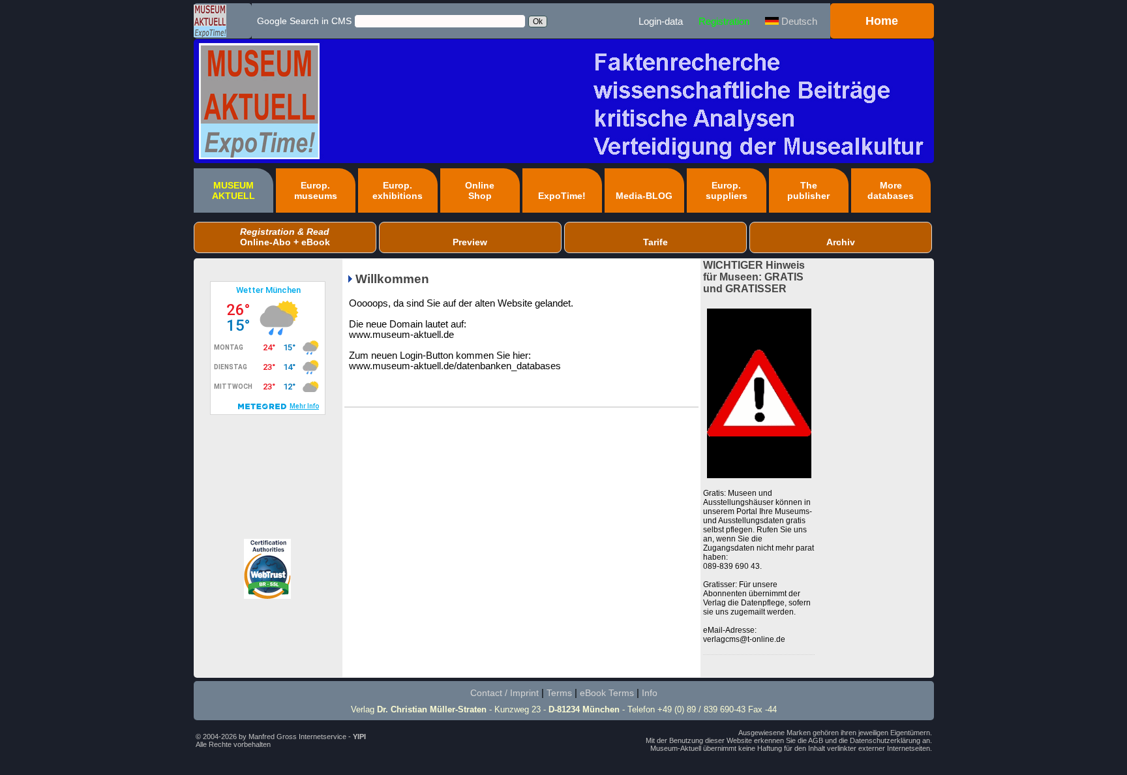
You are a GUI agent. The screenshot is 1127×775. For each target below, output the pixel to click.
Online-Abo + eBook (285, 236)
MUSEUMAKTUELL (233, 190)
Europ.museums (315, 190)
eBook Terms (607, 693)
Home (881, 20)
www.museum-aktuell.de (401, 334)
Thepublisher (808, 190)
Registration (724, 21)
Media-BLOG (644, 195)
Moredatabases (890, 190)
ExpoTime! (562, 195)
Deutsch (798, 21)
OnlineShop (479, 190)
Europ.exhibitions (397, 190)
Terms (559, 693)
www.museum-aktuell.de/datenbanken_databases (455, 366)
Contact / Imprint (504, 693)
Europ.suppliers (726, 190)
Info (649, 693)
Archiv (840, 242)
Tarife (655, 242)
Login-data (661, 21)
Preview (470, 242)
